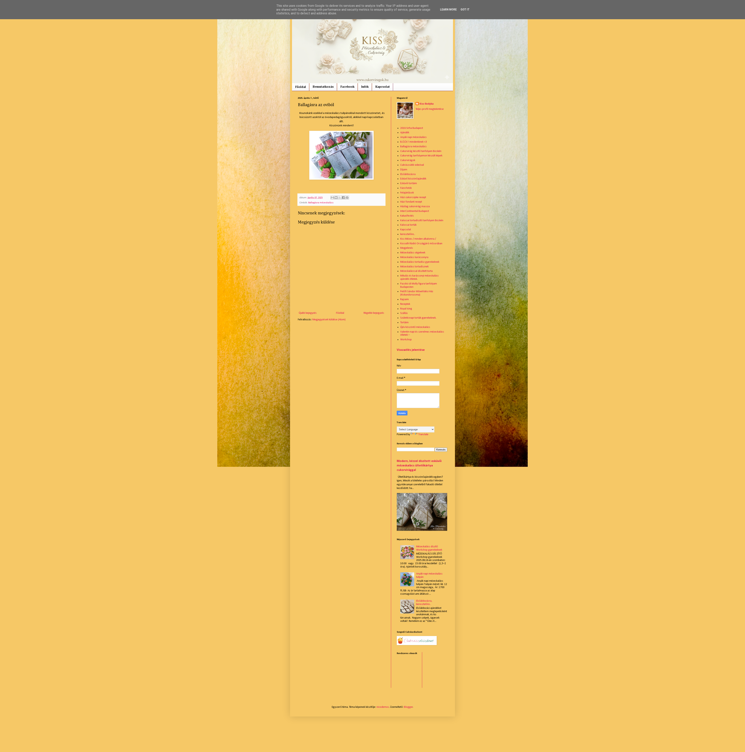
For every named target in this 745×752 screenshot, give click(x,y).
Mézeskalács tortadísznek (414, 266)
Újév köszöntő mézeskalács (415, 327)
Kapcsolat (382, 86)
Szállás (404, 313)
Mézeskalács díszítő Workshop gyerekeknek (429, 548)
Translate (423, 434)
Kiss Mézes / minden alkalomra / (418, 238)
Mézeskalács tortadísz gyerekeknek (419, 262)
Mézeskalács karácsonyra (414, 257)
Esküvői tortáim (408, 183)
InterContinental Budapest (414, 211)
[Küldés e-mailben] (332, 197)
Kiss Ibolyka (426, 103)
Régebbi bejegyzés (374, 313)
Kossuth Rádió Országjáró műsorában (421, 243)
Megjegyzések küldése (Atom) (329, 319)
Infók (365, 86)
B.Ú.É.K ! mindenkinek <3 (413, 141)
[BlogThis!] (336, 197)
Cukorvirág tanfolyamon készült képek (421, 155)
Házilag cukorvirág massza (415, 206)
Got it (465, 9)
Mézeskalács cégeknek (412, 252)
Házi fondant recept (411, 201)
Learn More (448, 9)
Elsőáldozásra (408, 174)
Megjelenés (406, 248)
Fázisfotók (406, 188)
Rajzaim (404, 299)
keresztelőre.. (407, 234)
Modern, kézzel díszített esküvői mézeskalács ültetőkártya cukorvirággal (419, 466)
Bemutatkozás (323, 86)
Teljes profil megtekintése (430, 109)
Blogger (408, 707)
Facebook (347, 86)
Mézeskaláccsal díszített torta (416, 271)
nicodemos (383, 707)
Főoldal (300, 87)
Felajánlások (407, 192)
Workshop (406, 339)
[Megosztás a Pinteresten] (347, 197)
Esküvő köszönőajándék (413, 178)
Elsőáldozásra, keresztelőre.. (424, 603)
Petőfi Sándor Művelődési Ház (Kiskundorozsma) (416, 293)
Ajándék (404, 132)
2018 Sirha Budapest (411, 128)
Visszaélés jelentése (411, 350)
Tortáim (404, 322)
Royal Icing (406, 308)
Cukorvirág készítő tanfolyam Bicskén (420, 151)
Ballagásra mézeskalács (321, 203)
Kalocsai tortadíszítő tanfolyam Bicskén (421, 220)
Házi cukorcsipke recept (413, 197)
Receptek (405, 304)
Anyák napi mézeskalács (413, 137)
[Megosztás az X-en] (340, 197)
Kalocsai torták (408, 225)
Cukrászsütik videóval (412, 165)
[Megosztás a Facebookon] (343, 197)
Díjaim (403, 169)
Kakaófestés (407, 215)
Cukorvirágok (407, 160)
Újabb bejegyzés (308, 313)
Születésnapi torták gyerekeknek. (418, 317)
